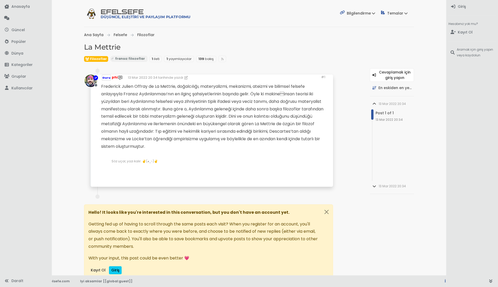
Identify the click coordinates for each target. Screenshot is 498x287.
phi (115, 77)
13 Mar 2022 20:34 (142, 77)
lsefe (145, 13)
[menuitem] (472, 7)
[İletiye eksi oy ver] (302, 172)
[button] (26, 65)
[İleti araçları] (313, 172)
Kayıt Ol (98, 270)
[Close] (326, 212)
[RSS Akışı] (222, 59)
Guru (106, 78)
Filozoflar (98, 59)
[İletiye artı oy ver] (284, 172)
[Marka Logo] (91, 13)
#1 (323, 77)
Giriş (115, 270)
